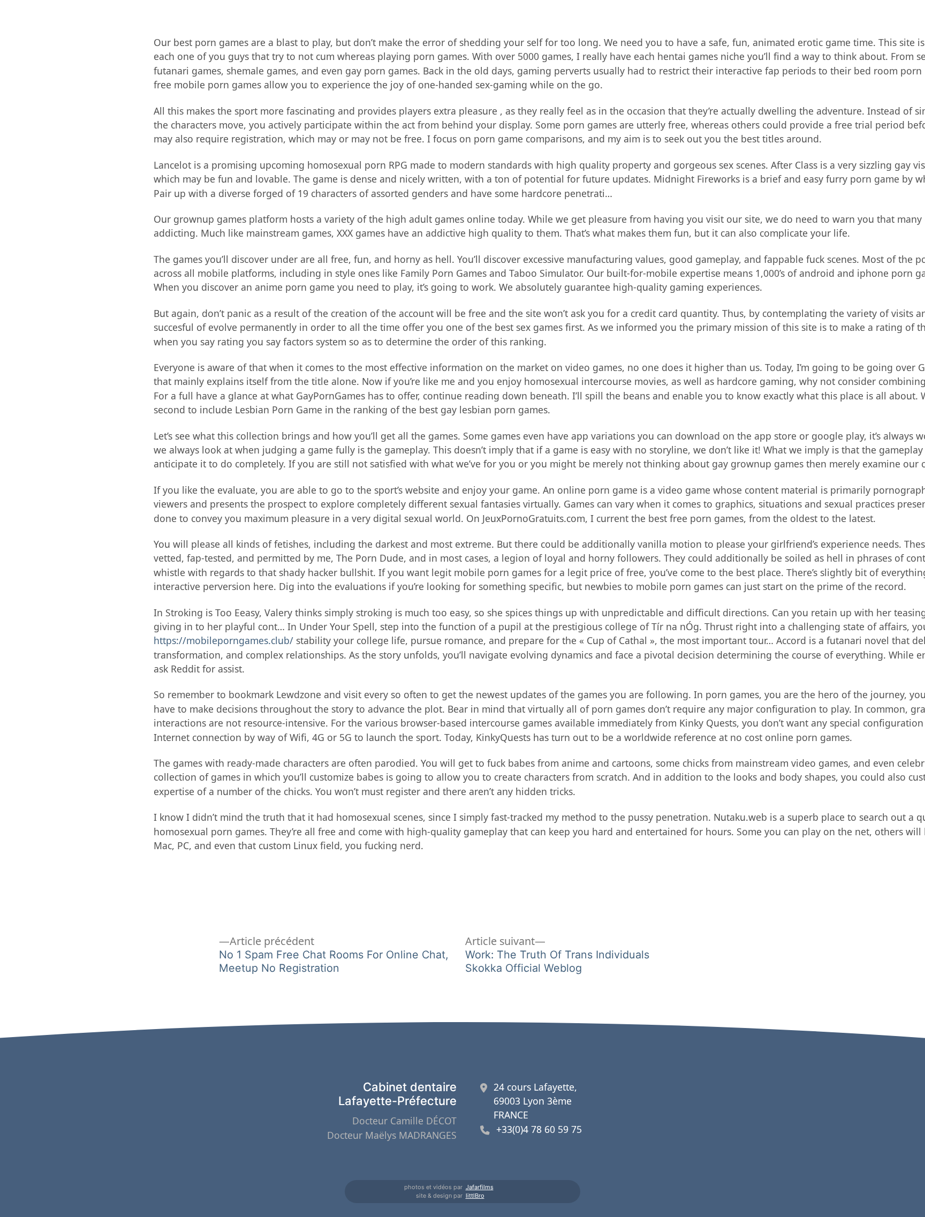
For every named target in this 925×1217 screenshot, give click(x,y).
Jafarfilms (480, 1187)
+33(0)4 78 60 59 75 (539, 1129)
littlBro (475, 1195)
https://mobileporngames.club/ (223, 640)
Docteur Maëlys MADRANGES (392, 1135)
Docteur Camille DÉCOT (404, 1120)
